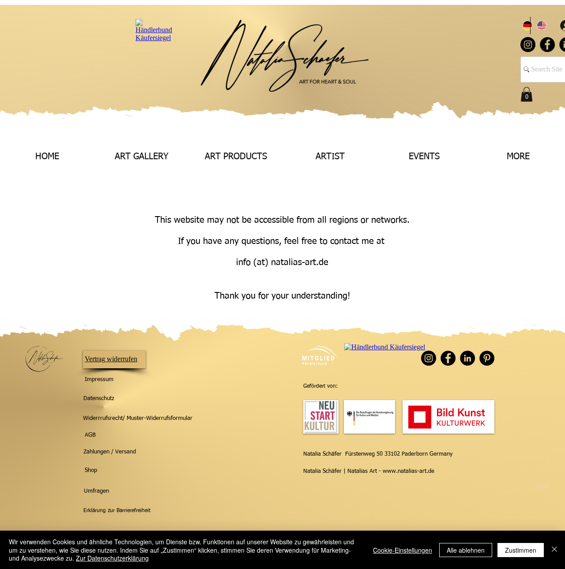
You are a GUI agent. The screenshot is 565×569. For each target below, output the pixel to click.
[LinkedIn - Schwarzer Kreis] (467, 358)
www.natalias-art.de (408, 471)
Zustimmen (520, 550)
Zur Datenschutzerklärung (112, 558)
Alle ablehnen (466, 550)
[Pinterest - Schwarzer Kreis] (486, 358)
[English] (537, 25)
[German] (523, 25)
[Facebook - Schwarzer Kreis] (547, 44)
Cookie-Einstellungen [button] (402, 550)
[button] (526, 94)
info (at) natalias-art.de (282, 262)
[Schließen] (554, 550)
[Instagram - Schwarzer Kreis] (527, 44)
